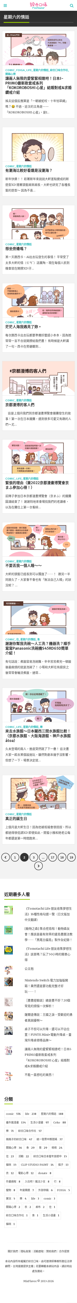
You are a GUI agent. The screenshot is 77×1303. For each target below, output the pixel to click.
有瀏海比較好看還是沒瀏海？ (29, 170)
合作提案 (64, 1251)
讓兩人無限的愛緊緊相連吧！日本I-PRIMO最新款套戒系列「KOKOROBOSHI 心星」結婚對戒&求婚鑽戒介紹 (38, 85)
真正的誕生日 (16, 818)
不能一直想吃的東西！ (40, 1075)
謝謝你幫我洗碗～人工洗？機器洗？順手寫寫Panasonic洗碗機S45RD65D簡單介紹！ (38, 648)
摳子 (63, 1164)
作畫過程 (13, 1181)
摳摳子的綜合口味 (19, 1139)
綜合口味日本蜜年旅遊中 (50, 1156)
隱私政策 (26, 1251)
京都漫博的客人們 (19, 404)
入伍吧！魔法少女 (37, 1181)
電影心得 (26, 1173)
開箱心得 (10, 74)
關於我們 (13, 1251)
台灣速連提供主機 (23, 1266)
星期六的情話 (41, 70)
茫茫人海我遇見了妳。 (23, 326)
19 (71, 857)
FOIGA (20, 70)
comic (10, 70)
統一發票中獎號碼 (49, 1139)
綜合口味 (33, 1261)
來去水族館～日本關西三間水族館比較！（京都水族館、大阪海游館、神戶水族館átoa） (38, 736)
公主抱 (29, 969)
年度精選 (27, 1190)
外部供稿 (45, 1190)
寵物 (10, 1190)
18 (62, 857)
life (29, 70)
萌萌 (57, 1147)
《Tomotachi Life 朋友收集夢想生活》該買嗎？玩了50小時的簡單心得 (48, 954)
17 (52, 857)
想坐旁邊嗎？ (16, 248)
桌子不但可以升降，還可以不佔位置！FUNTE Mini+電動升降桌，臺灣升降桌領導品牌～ (48, 1034)
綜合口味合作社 (59, 70)
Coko (59, 1122)
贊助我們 (51, 1251)
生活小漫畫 (39, 1122)
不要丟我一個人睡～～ (23, 565)
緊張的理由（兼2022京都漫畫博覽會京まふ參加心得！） (37, 485)
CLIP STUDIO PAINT (37, 1164)
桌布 (40, 1207)
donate (44, 1173)
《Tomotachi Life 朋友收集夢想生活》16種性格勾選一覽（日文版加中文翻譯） (48, 914)
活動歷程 (38, 1251)
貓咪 (11, 1164)
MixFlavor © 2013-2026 (38, 1281)
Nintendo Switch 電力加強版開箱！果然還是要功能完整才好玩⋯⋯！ (46, 986)
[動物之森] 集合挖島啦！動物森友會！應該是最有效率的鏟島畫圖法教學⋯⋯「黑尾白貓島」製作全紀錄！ (49, 934)
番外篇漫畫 (16, 1122)
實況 (10, 1198)
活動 (23, 1156)
